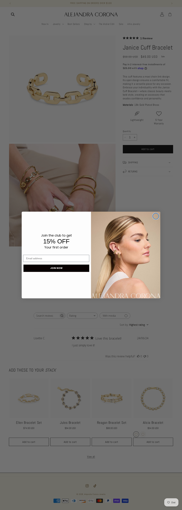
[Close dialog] (156, 216)
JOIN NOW (56, 268)
